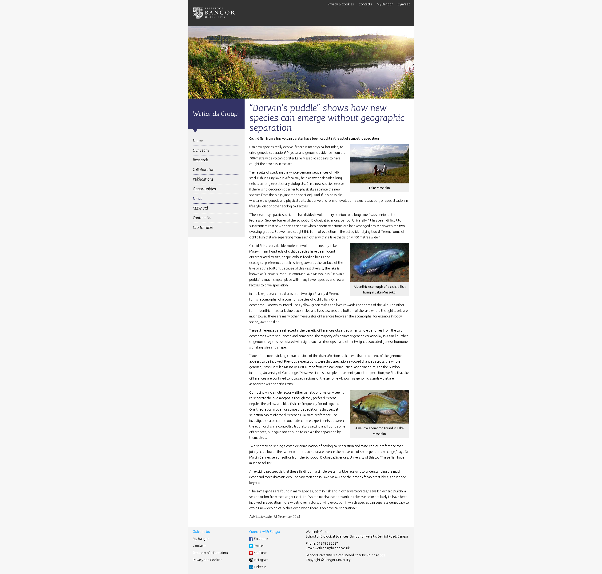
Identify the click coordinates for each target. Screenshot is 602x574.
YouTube (260, 553)
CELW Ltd (200, 208)
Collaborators (204, 169)
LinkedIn (260, 567)
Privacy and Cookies (207, 560)
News (197, 198)
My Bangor (385, 4)
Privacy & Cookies (341, 4)
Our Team (201, 150)
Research (200, 160)
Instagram (261, 560)
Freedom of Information (210, 553)
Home (198, 140)
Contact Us (202, 217)
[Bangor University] (214, 13)
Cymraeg (403, 4)
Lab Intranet (203, 227)
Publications (203, 179)
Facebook (261, 539)
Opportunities (204, 188)
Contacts (365, 4)
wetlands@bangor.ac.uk (332, 548)
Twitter (259, 546)
